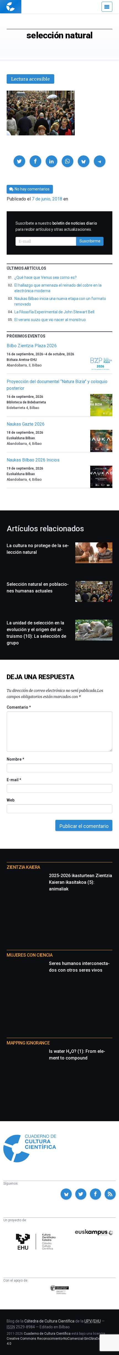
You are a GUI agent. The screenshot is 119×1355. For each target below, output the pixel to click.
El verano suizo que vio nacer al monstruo (50, 319)
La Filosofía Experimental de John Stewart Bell (54, 312)
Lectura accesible (30, 79)
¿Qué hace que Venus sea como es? (45, 277)
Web (10, 800)
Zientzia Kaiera (23, 867)
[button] (19, 161)
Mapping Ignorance (28, 1043)
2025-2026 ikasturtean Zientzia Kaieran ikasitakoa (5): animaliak (80, 882)
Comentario (19, 707)
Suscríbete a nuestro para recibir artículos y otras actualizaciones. (56, 226)
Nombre (15, 759)
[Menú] (107, 7)
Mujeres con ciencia (29, 955)
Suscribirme (89, 241)
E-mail (14, 780)
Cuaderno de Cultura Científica (47, 1334)
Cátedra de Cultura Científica (49, 1321)
